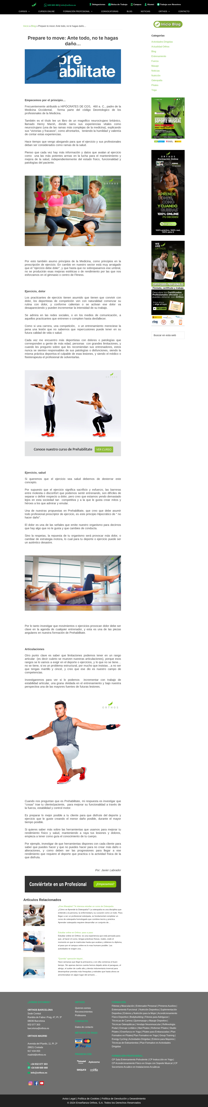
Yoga (154, 90)
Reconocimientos (84, 1012)
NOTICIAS (145, 11)
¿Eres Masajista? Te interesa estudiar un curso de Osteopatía (85, 906)
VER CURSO (103, 449)
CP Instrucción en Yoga (161, 1059)
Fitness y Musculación (123, 1006)
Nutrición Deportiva (149, 1009)
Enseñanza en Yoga (130, 1032)
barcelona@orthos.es (38, 1028)
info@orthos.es (38, 1073)
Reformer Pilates (159, 1028)
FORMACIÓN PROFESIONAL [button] (76, 11)
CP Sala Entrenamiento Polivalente (130, 1059)
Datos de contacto (84, 1027)
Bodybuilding (136, 1017)
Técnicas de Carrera (122, 1020)
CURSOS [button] (23, 11)
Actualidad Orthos (160, 46)
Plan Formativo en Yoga (146, 1035)
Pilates (154, 85)
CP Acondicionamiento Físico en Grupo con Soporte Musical (142, 1063)
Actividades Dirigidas (162, 42)
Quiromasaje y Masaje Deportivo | (151, 1020)
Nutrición (155, 75)
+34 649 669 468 (39, 1068)
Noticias (155, 71)
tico (135, 1028)
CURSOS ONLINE (46, 11)
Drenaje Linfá (126, 1028)
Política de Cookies (88, 1098)
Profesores (80, 1015)
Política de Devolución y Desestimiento (124, 1098)
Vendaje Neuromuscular (148, 1024)
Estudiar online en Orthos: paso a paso (75, 932)
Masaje (155, 66)
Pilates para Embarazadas (155, 1032)
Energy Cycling (119, 1039)
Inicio (26, 26)
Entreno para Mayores (163, 1039)
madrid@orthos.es (37, 1055)
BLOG (129, 11)
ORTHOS (163, 11)
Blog (33, 26)
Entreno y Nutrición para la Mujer (139, 1013)
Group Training (166, 1035)
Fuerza (154, 61)
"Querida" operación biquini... (71, 958)
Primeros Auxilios (167, 1006)
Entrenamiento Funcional (124, 1009)
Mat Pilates (143, 1028)
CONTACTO (183, 11)
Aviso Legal (69, 1098)
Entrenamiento (158, 56)
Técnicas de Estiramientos (125, 1043)
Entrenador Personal (146, 1006)
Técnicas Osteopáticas (123, 1024)
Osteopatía (156, 80)
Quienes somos (83, 1008)
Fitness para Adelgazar (156, 1017)
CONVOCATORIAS (109, 11)
